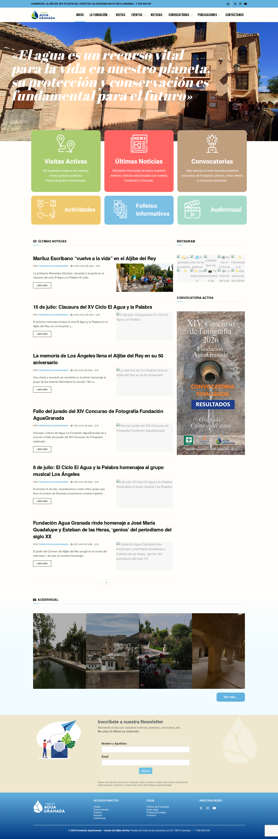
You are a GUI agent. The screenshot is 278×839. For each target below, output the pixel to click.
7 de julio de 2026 (82, 425)
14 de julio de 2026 (83, 314)
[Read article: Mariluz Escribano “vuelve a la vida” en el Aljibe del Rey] (144, 278)
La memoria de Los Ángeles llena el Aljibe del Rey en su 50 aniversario (98, 359)
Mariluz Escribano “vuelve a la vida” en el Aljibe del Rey (94, 258)
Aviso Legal (152, 809)
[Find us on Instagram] (240, 4)
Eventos (136, 14)
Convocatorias (179, 14)
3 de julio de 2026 (82, 481)
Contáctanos (234, 14)
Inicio (80, 14)
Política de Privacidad (158, 807)
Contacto (151, 815)
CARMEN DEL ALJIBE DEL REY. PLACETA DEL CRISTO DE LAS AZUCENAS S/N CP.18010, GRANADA (82, 3)
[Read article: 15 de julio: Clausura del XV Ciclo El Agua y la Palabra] (144, 326)
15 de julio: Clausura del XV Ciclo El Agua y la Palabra (92, 306)
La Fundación (98, 14)
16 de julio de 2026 (83, 265)
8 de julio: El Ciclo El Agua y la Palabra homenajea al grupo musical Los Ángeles (98, 470)
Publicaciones (207, 14)
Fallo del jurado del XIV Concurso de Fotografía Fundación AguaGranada (98, 414)
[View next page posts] (106, 582)
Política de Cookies (156, 812)
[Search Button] (228, 4)
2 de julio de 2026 (82, 544)
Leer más (44, 284)
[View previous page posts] (100, 582)
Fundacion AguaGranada (53, 265)
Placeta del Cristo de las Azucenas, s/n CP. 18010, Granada (147, 830)
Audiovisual (100, 818)
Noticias (156, 14)
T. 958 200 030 (143, 3)
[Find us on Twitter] (235, 4)
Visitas (120, 14)
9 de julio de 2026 (82, 370)
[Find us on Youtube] (245, 4)
